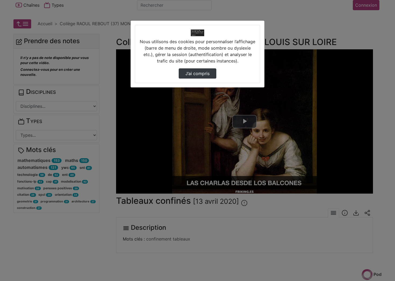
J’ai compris (197, 73)
